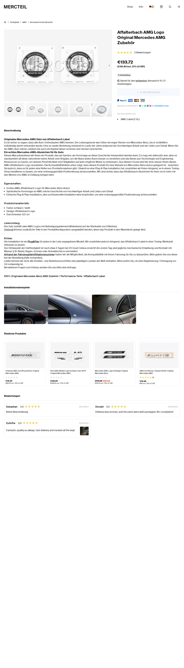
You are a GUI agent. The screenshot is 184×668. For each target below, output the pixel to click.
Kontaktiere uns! (162, 106)
